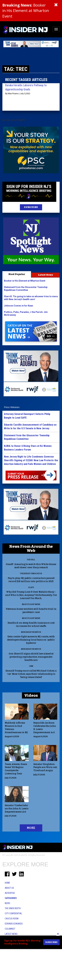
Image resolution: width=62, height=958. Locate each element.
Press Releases (12, 407)
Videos (31, 695)
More (31, 828)
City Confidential (13, 913)
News (7, 903)
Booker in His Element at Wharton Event (25, 10)
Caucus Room (11, 918)
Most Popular (16, 274)
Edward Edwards (14, 923)
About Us (9, 888)
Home (7, 883)
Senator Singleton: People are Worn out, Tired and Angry (45, 767)
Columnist (10, 928)
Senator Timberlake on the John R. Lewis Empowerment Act (16, 808)
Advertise (10, 893)
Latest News (45, 274)
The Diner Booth (13, 908)
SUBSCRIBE (31, 207)
